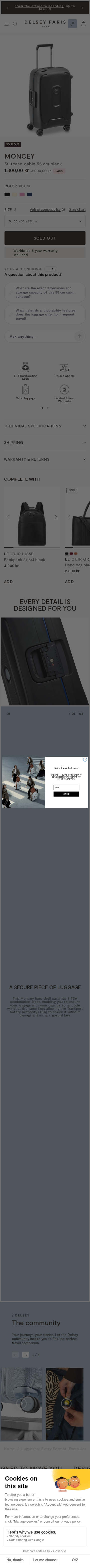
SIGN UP (67, 794)
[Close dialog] (85, 759)
